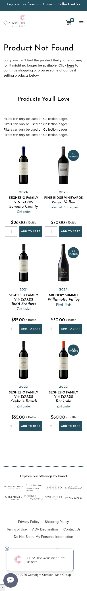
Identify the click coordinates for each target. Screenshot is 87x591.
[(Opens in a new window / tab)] (14, 488)
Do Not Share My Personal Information (43, 536)
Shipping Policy (57, 521)
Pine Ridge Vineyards (63, 198)
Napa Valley (63, 202)
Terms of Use (17, 529)
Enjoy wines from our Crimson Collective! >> (43, 4)
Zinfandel (24, 212)
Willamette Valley (64, 300)
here (70, 65)
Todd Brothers (23, 304)
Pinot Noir (63, 305)
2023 (63, 192)
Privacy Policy (28, 521)
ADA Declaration (45, 529)
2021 (24, 289)
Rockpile (63, 401)
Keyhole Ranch (23, 401)
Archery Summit (63, 295)
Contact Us (72, 529)
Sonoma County (23, 207)
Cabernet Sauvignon (64, 207)
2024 (23, 192)
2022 (23, 386)
